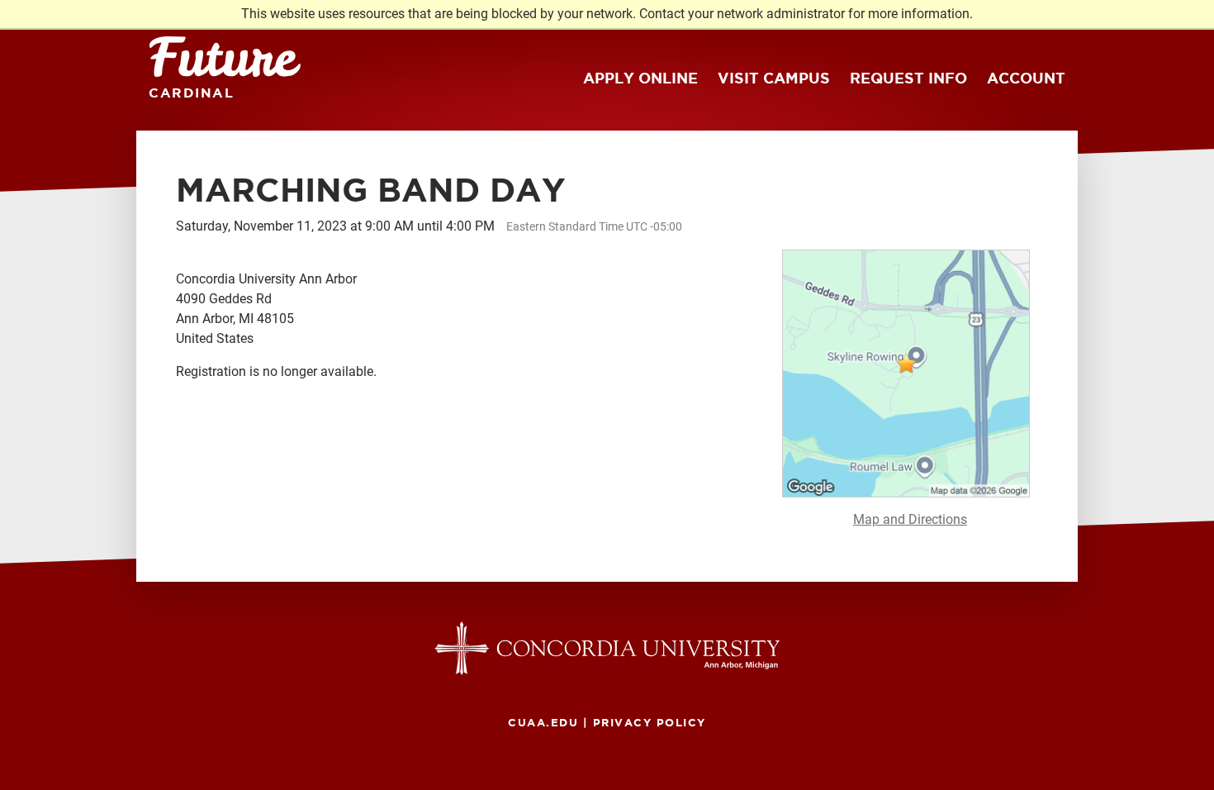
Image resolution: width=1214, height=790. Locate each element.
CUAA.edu (543, 722)
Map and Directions (910, 519)
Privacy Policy (649, 722)
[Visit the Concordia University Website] (607, 647)
